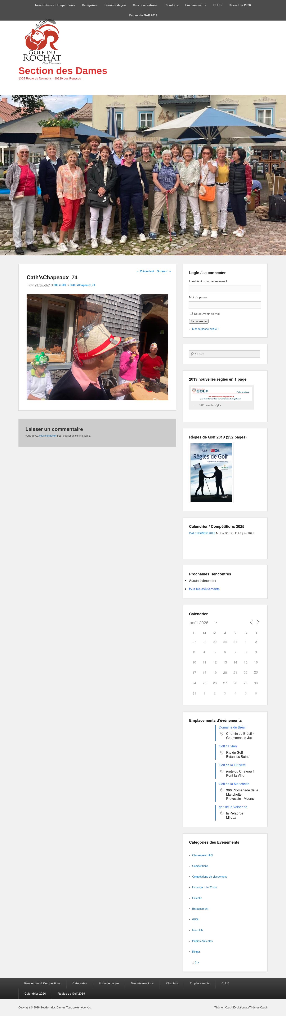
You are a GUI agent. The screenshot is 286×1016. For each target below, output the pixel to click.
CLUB (217, 5)
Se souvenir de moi (207, 313)
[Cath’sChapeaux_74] (97, 399)
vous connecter (48, 435)
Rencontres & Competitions (55, 5)
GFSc (195, 919)
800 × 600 (60, 285)
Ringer (196, 951)
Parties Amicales (202, 941)
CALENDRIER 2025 (202, 533)
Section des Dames (62, 70)
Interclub (197, 930)
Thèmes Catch (258, 1007)
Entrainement (200, 908)
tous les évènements (204, 589)
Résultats (171, 5)
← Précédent (145, 271)
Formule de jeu (115, 5)
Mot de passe (198, 297)
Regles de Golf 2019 (143, 15)
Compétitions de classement (209, 876)
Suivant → (164, 271)
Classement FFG (202, 855)
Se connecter (199, 321)
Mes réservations (145, 5)
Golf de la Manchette (234, 783)
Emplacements (195, 5)
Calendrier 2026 (240, 5)
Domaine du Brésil (232, 727)
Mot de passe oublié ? (205, 328)
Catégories (89, 5)
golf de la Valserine (233, 806)
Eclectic (197, 898)
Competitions (200, 866)
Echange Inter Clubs (204, 887)
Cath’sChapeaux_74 (82, 285)
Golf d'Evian (228, 746)
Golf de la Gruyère (232, 764)
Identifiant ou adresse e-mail (208, 281)
